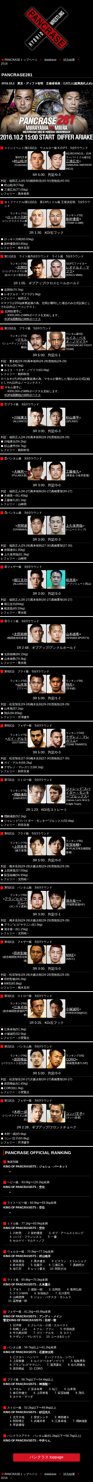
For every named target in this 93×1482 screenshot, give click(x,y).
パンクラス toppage (46, 1457)
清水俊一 (72, 901)
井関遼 (22, 526)
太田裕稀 (20, 634)
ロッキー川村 (17, 217)
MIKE (70, 955)
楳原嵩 (71, 580)
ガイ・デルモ (17, 739)
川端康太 (20, 417)
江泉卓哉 (20, 1007)
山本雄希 (72, 634)
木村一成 (20, 1112)
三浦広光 (72, 161)
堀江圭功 (20, 580)
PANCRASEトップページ (21, 59)
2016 (4, 63)
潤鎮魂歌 (20, 794)
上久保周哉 (74, 526)
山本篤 (22, 684)
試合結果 (69, 59)
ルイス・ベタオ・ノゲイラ (76, 339)
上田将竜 (20, 846)
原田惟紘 (20, 1059)
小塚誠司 (72, 1009)
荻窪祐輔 (72, 845)
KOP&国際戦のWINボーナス (23, 319)
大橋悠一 (20, 471)
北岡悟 (22, 267)
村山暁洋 (20, 161)
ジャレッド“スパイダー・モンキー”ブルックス (78, 792)
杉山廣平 (72, 417)
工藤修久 (72, 471)
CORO (71, 1059)
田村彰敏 (20, 953)
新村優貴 (72, 219)
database (50, 59)
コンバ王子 (74, 1114)
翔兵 (69, 684)
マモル (22, 339)
